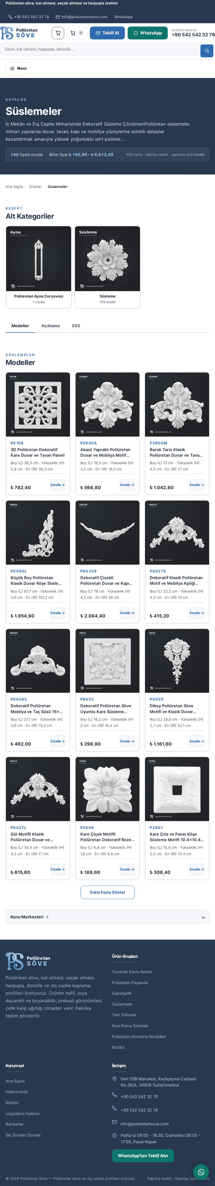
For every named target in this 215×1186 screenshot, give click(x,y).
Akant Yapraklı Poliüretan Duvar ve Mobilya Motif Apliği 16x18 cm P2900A (105, 452)
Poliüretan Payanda (130, 982)
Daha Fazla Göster (107, 892)
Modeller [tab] (20, 325)
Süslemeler (122, 1004)
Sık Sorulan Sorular (23, 1135)
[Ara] (206, 50)
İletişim (12, 1102)
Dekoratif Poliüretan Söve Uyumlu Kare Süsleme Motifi (105, 709)
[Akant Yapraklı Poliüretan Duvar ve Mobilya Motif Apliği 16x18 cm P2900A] (108, 404)
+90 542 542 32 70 (139, 1096)
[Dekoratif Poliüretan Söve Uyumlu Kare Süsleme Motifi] (108, 661)
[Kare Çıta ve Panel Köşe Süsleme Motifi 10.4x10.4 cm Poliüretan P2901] (177, 789)
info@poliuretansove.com (85, 17)
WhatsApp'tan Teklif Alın (143, 1155)
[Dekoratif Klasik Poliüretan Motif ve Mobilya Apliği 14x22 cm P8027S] (177, 533)
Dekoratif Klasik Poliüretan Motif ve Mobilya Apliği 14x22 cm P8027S (176, 580)
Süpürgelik (122, 993)
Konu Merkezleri (29, 916)
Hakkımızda (17, 1091)
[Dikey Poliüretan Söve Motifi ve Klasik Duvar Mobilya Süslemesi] (177, 661)
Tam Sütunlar (124, 1014)
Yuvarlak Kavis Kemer (132, 971)
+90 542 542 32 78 (31, 17)
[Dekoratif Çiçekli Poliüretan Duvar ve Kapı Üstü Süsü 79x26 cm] (108, 533)
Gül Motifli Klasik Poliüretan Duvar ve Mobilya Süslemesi (30, 837)
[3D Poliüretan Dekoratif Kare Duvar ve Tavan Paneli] (38, 404)
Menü (22, 68)
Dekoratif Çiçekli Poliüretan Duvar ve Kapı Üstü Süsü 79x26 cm (104, 580)
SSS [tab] (76, 325)
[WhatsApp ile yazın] (201, 1172)
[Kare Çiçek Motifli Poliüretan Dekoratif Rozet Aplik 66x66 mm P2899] (108, 789)
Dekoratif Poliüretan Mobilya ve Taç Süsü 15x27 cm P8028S (37, 709)
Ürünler (35, 186)
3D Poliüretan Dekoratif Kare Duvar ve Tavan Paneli (38, 452)
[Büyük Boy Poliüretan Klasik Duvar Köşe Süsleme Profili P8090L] (38, 533)
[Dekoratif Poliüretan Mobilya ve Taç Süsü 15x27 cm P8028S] (38, 661)
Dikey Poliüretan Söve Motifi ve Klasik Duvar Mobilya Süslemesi (171, 709)
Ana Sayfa (14, 186)
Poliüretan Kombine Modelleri (139, 1036)
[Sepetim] (58, 33)
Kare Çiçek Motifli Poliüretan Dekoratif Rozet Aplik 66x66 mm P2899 (106, 837)
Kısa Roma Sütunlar (130, 1025)
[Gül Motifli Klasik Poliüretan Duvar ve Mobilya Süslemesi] (38, 789)
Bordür (118, 1047)
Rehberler (15, 1124)
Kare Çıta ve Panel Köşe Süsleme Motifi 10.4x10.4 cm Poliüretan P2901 (175, 837)
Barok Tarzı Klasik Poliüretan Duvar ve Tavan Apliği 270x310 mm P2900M (176, 452)
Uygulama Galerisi (22, 1113)
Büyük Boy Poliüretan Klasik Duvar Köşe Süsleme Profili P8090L (37, 580)
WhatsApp (123, 17)
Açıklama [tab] (50, 325)
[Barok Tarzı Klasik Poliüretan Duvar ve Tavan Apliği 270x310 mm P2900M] (177, 404)
